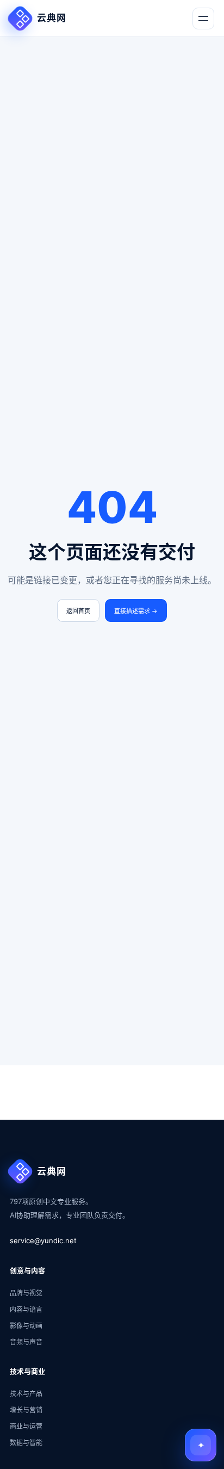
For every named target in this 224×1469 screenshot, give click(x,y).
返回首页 (78, 611)
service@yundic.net (43, 1240)
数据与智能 (26, 1443)
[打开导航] (203, 18)
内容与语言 (26, 1309)
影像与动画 (26, 1326)
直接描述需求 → (136, 611)
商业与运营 (26, 1426)
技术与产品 (26, 1394)
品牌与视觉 (26, 1293)
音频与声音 (26, 1342)
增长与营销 (26, 1410)
